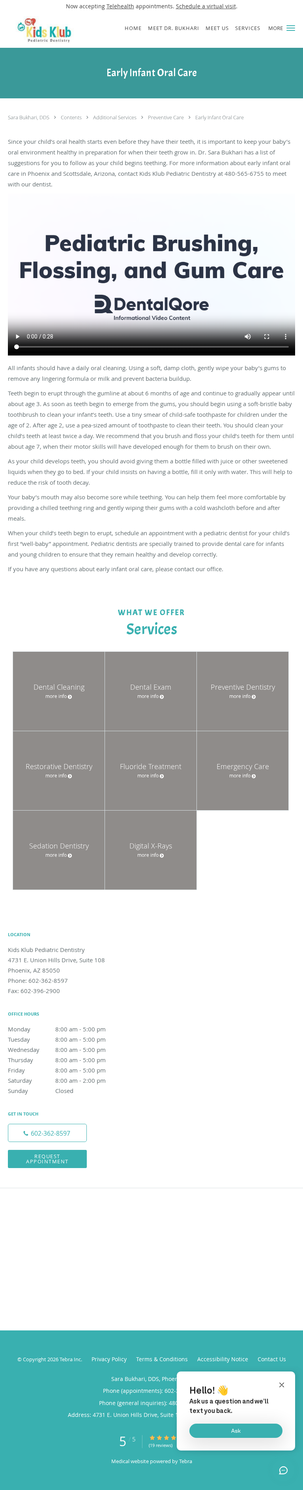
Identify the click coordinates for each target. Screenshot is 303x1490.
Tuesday (57, 1039)
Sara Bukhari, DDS (29, 117)
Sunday (40, 1091)
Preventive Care (166, 117)
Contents (72, 117)
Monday (57, 1029)
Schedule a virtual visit (206, 6)
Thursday (57, 1060)
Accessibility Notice (222, 1359)
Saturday (57, 1080)
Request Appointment (47, 1159)
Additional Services (115, 117)
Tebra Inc (70, 1359)
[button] (290, 28)
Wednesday (57, 1050)
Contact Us (272, 1359)
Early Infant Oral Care (219, 117)
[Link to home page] (58, 30)
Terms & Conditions (162, 1359)
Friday (57, 1070)
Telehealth (120, 6)
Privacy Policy (109, 1359)
